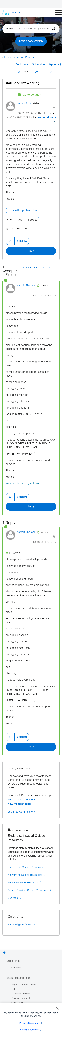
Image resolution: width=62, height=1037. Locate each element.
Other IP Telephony (27, 220)
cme (27, 229)
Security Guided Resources (23, 882)
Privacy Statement (29, 1023)
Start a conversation (31, 41)
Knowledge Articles (20, 924)
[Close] (57, 1008)
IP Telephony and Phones (19, 57)
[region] (31, 1020)
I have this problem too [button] (23, 210)
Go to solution (32, 95)
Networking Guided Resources (25, 875)
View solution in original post (23, 483)
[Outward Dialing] (44, 268)
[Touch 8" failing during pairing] (49, 268)
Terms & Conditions (21, 994)
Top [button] (4, 952)
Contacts (16, 968)
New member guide (19, 804)
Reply (31, 251)
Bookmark (22, 64)
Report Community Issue (23, 985)
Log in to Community (21, 812)
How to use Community (22, 799)
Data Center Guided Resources (25, 867)
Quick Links (13, 961)
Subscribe (38, 64)
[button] (10, 241)
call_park (16, 229)
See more (13, 898)
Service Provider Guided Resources (28, 890)
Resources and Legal (18, 978)
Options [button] (54, 64)
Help (13, 989)
